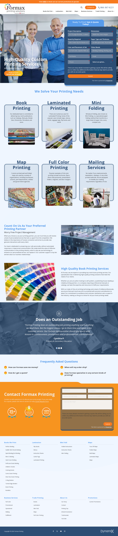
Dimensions (95, 31)
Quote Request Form (42, 401)
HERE (44, 2)
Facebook (53, 531)
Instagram (64, 531)
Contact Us (90, 7)
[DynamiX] (107, 531)
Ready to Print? (13, 73)
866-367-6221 (107, 7)
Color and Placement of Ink (77, 47)
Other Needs (95, 47)
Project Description (74, 31)
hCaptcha (109, 80)
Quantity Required (74, 39)
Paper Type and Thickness (100, 39)
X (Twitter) (57, 531)
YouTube (61, 531)
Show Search (81, 7)
